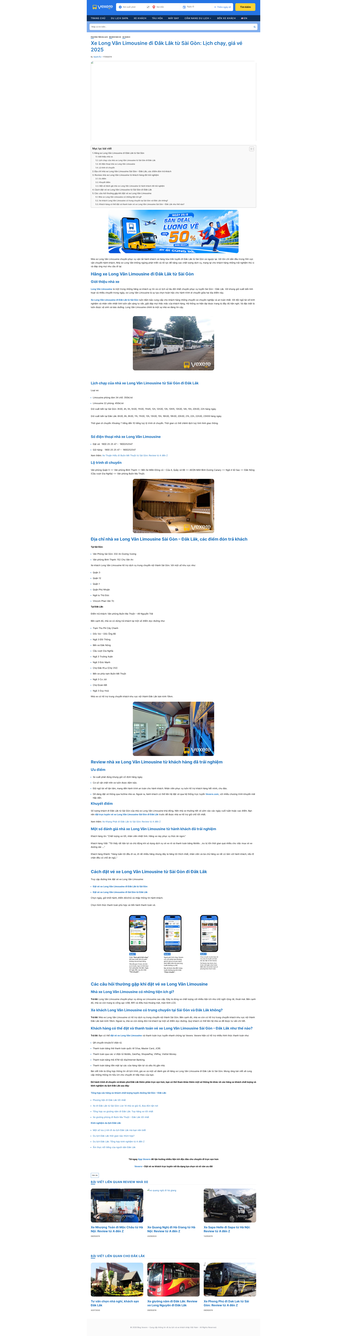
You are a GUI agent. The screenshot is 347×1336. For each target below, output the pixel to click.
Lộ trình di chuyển (107, 168)
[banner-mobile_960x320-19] (173, 231)
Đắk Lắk (95, 1175)
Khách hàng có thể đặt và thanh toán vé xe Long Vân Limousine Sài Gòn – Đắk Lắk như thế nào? (141, 204)
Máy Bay (173, 18)
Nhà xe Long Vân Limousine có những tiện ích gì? (120, 197)
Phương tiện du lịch (99, 37)
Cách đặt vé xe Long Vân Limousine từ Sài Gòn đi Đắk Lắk (123, 189)
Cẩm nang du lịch (197, 18)
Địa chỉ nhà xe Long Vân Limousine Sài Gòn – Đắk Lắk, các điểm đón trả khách (132, 171)
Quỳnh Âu (97, 57)
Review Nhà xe (115, 37)
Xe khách (140, 18)
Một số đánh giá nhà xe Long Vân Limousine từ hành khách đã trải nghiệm (132, 186)
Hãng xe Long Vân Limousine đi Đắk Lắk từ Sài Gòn (119, 153)
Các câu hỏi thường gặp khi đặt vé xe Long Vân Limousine (122, 193)
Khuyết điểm (104, 182)
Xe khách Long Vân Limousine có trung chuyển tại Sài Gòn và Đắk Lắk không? (133, 200)
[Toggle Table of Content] (250, 149)
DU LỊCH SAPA (119, 18)
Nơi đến (160, 7)
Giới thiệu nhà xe (105, 157)
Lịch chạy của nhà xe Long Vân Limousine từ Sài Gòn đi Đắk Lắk (127, 160)
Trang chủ (98, 18)
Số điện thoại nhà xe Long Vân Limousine (117, 164)
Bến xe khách (226, 18)
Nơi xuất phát (129, 7)
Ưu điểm (102, 179)
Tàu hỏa (157, 18)
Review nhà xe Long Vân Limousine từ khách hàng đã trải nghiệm (127, 175)
